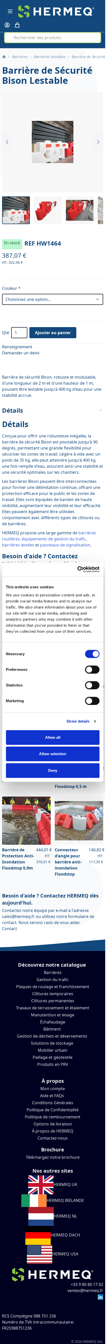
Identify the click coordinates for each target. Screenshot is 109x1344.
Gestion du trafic (53, 979)
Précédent (7, 142)
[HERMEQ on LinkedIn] (100, 1296)
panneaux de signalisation (65, 545)
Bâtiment (52, 1029)
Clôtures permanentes (52, 1001)
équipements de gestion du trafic (54, 539)
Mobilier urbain (52, 1050)
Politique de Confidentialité (53, 1110)
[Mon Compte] (7, 25)
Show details (77, 721)
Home (4, 57)
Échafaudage (52, 1022)
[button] (52, 142)
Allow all (52, 737)
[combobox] (52, 37)
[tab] (52, 410)
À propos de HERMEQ (53, 1131)
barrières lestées (18, 545)
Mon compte (52, 1088)
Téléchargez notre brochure (53, 1157)
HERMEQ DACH (65, 1235)
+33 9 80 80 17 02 (87, 1284)
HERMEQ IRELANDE (65, 1200)
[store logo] (56, 11)
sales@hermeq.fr (18, 916)
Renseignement (17, 347)
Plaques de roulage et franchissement (52, 986)
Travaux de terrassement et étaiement (52, 1008)
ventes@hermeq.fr (85, 1290)
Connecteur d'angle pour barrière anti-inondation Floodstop (68, 862)
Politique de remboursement (52, 1117)
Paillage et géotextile (52, 1057)
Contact (9, 928)
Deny (52, 770)
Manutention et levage (52, 1015)
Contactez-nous (53, 1138)
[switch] (92, 670)
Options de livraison (52, 1124)
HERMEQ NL (65, 1216)
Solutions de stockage (52, 1043)
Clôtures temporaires (52, 993)
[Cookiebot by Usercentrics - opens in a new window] (77, 569)
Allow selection (52, 754)
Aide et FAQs (52, 1095)
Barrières (20, 56)
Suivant (98, 142)
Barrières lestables (50, 56)
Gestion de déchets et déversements (52, 1036)
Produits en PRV (52, 1064)
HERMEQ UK (65, 1184)
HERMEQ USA (65, 1254)
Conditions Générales (52, 1102)
